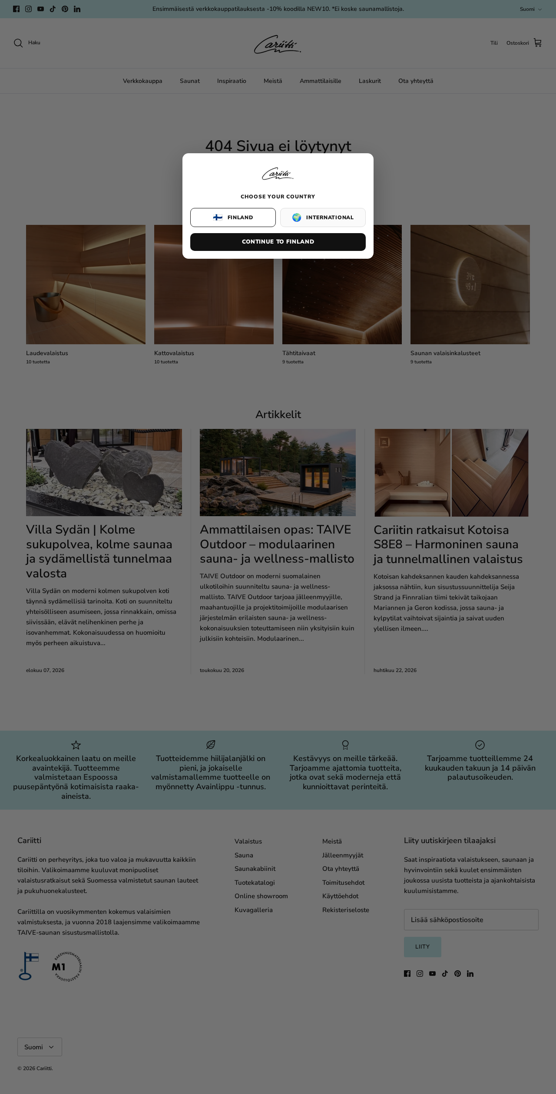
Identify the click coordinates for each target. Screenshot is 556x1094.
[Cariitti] (278, 180)
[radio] (233, 217)
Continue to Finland (278, 242)
